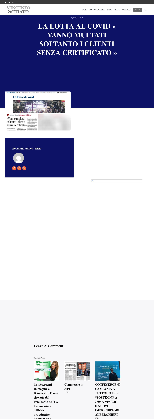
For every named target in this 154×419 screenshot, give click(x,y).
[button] (145, 9)
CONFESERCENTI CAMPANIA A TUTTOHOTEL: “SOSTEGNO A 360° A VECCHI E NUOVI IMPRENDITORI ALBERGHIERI (105, 371)
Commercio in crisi (75, 371)
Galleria (48, 371)
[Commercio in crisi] (77, 371)
